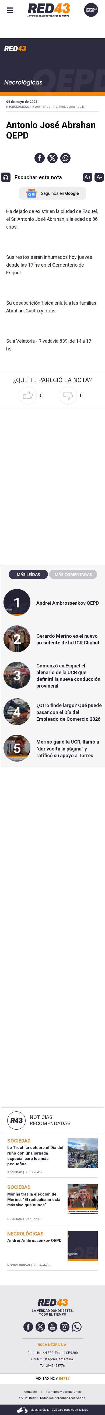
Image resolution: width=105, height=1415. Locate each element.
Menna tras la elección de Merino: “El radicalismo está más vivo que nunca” (33, 1200)
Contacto (30, 1392)
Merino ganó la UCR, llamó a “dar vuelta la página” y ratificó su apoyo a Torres (67, 748)
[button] (39, 158)
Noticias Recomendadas (50, 1120)
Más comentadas (73, 574)
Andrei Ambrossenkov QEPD (67, 603)
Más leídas (28, 574)
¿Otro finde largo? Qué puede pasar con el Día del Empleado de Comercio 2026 (69, 712)
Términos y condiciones (63, 1392)
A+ (87, 177)
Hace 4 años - (42, 107)
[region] (52, 445)
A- (99, 177)
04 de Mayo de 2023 (21, 102)
